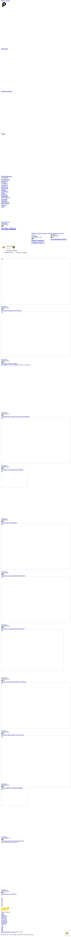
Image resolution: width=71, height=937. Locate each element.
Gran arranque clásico (58, 239)
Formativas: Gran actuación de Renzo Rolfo (13, 575)
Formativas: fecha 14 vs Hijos (9, 363)
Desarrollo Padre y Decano (8, 932)
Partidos (3, 182)
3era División (5, 179)
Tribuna (3, 190)
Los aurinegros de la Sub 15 (8, 894)
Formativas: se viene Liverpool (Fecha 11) (12, 841)
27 (2, 898)
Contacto (3, 917)
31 (2, 903)
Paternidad (4, 922)
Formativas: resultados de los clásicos (11, 310)
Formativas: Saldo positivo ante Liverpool (12, 735)
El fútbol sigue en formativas (9, 522)
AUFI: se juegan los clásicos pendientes (12, 788)
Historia (3, 205)
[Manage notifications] (67, 933)
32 (2, 904)
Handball (4, 201)
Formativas (4, 181)
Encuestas (4, 195)
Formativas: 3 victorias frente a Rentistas (12, 469)
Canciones (4, 920)
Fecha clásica (8, 228)
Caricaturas (4, 921)
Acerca (3, 914)
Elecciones (4, 187)
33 (2, 905)
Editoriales (4, 196)
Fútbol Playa (5, 202)
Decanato (3, 923)
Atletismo (4, 199)
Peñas (3, 193)
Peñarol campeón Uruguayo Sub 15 (38, 241)
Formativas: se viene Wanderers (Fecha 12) (13, 628)
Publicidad (4, 916)
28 (2, 899)
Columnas (4, 185)
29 (2, 900)
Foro (2, 207)
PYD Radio (5, 191)
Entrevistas (4, 188)
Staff (2, 913)
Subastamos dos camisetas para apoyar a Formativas (15, 416)
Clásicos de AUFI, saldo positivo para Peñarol (13, 681)
